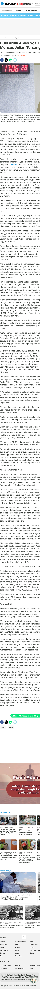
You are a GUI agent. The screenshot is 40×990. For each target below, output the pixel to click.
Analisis (17, 947)
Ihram (7, 38)
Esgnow (2, 953)
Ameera (2, 941)
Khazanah (3, 944)
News (18, 10)
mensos (11, 727)
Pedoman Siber (35, 965)
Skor (31, 941)
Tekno (17, 950)
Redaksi (17, 965)
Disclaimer (3, 968)
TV (1, 956)
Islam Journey (31, 10)
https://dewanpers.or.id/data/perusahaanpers (16, 979)
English (32, 953)
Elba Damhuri (21, 56)
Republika (4, 15)
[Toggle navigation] (2, 3)
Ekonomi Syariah (20, 941)
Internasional (4, 950)
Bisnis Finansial (35, 950)
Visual (17, 953)
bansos (14, 164)
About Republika (5, 965)
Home (2, 38)
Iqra (16, 944)
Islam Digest (34, 944)
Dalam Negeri (14, 38)
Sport (32, 947)
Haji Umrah (7, 10)
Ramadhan (18, 956)
